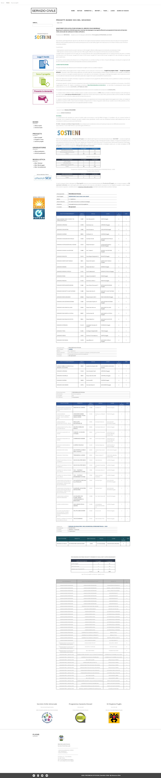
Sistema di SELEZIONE (70, 110)
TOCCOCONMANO (78, 518)
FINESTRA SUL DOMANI (79, 407)
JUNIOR (71, 349)
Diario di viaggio (123, 10)
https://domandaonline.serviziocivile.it (96, 85)
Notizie (79, 10)
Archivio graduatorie (40, 153)
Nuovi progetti (38, 137)
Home (7, 2)
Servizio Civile (44, 10)
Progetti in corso (39, 139)
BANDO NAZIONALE (66, 113)
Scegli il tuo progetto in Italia (111, 70)
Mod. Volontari (38, 163)
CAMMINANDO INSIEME (79, 438)
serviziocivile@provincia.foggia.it (66, 759)
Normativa (87, 10)
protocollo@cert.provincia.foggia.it (67, 760)
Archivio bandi (38, 127)
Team (105, 10)
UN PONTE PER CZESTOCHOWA (77, 543)
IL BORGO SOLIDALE (79, 445)
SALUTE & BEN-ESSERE (79, 510)
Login (113, 10)
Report (97, 10)
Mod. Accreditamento (40, 167)
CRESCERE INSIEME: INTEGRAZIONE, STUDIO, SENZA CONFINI (80, 415)
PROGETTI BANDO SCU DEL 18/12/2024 (73, 20)
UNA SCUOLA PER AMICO (80, 460)
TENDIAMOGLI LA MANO (79, 455)
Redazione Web (116, 775)
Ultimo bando (38, 125)
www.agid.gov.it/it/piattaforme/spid (73, 94)
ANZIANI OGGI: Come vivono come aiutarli (79, 196)
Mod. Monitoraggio (40, 165)
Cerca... (35, 22)
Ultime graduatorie (39, 151)
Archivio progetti (39, 141)
